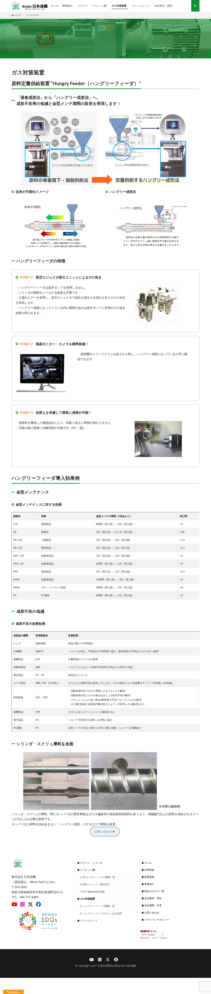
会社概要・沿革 (153, 905)
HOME (18, 15)
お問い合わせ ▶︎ (104, 831)
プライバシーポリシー (156, 919)
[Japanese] (151, 931)
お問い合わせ (151, 912)
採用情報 (149, 869)
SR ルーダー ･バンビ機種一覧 (99, 877)
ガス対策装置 (119, 5)
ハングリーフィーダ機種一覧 (99, 905)
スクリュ (83, 5)
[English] (148, 931)
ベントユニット (140, 5)
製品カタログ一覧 (154, 891)
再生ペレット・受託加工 (96, 884)
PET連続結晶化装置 (94, 891)
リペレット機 (98, 5)
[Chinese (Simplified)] (141, 931)
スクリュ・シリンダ (91, 862)
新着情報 (149, 876)
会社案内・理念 (153, 898)
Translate (163, 938)
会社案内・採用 (163, 5)
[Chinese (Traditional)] (144, 931)
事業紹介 (67, 5)
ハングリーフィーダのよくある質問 (102, 913)
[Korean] (154, 931)
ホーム (55, 5)
